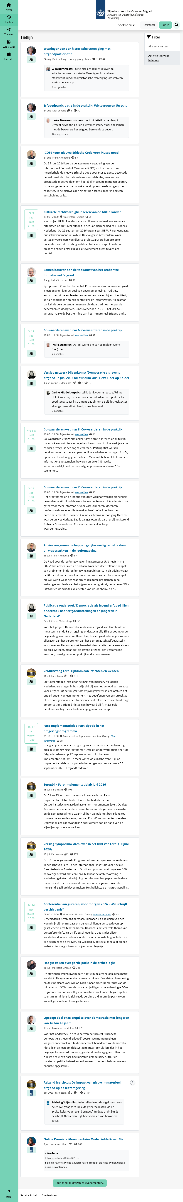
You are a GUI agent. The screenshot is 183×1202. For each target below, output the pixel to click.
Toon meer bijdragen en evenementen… (79, 1183)
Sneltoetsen (49, 1195)
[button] (126, 25)
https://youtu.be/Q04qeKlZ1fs (61, 1158)
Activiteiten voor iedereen (158, 58)
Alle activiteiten (158, 46)
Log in (165, 25)
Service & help (29, 1195)
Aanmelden (81, 335)
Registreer (149, 25)
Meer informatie (102, 914)
